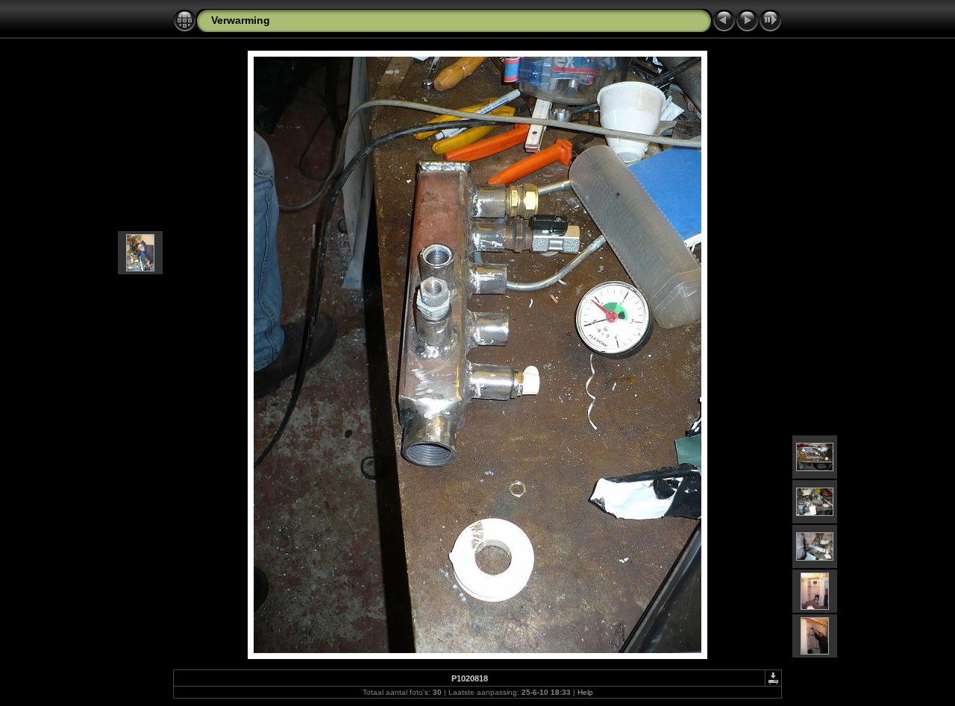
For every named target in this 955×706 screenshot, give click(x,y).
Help (585, 692)
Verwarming (240, 20)
